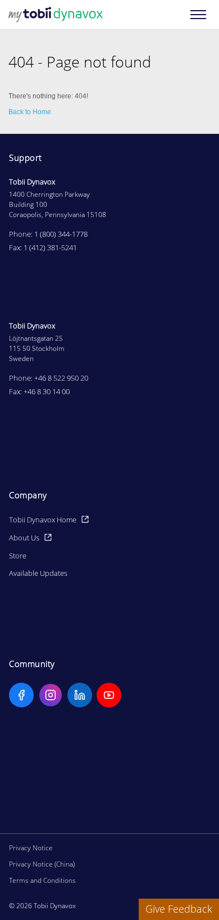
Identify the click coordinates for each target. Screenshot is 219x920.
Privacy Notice (31, 848)
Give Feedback (178, 909)
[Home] (55, 14)
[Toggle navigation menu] (198, 14)
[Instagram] (50, 695)
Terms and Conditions (42, 880)
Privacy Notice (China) (42, 864)
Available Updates (38, 573)
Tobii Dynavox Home (42, 520)
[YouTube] (109, 695)
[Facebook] (21, 695)
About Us (24, 538)
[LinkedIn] (79, 695)
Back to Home (29, 112)
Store (17, 556)
